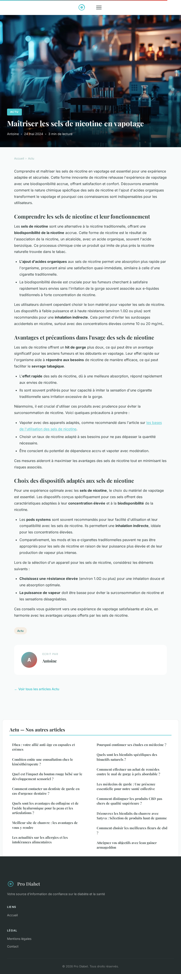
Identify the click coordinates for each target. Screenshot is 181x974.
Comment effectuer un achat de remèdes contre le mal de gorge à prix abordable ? (128, 771)
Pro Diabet (28, 884)
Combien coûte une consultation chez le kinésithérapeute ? (42, 761)
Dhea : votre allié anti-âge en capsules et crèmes (43, 746)
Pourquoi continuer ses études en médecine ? (131, 744)
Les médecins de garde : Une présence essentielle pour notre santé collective (126, 786)
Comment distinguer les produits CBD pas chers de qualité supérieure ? (129, 800)
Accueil (19, 158)
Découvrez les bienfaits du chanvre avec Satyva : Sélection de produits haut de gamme (132, 815)
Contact (13, 946)
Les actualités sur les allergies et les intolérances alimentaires (40, 839)
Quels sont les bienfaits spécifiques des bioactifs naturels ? (127, 756)
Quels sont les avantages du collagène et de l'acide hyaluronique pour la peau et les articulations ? (45, 808)
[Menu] (98, 7)
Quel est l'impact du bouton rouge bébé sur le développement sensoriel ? (47, 776)
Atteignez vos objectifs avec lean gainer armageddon (127, 845)
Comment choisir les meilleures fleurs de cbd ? (132, 830)
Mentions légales (19, 939)
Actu (14, 111)
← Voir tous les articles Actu (36, 689)
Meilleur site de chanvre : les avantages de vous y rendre (45, 824)
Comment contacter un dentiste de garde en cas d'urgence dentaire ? (45, 791)
